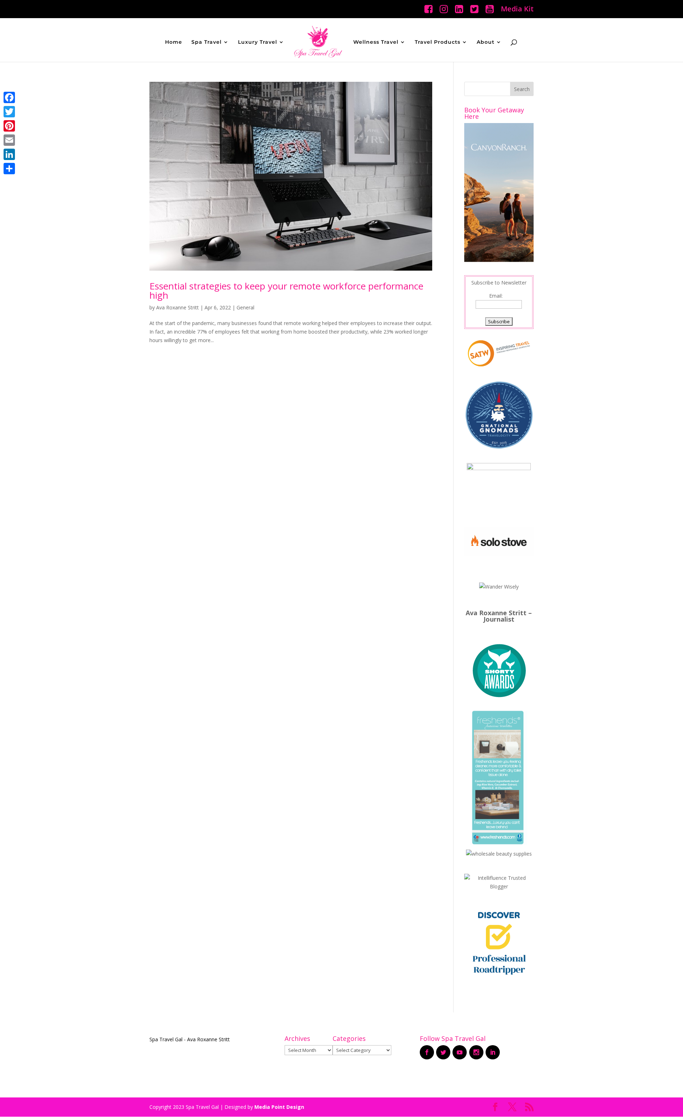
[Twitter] (9, 112)
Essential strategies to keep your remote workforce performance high (286, 291)
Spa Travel (206, 42)
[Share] (9, 168)
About (485, 42)
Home (173, 42)
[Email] (9, 140)
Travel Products (437, 42)
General (245, 307)
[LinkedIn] (9, 154)
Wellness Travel (375, 42)
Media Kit (517, 9)
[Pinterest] (9, 126)
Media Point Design (279, 1106)
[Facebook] (9, 97)
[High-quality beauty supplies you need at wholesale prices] (499, 853)
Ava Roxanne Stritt (177, 307)
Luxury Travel (257, 42)
